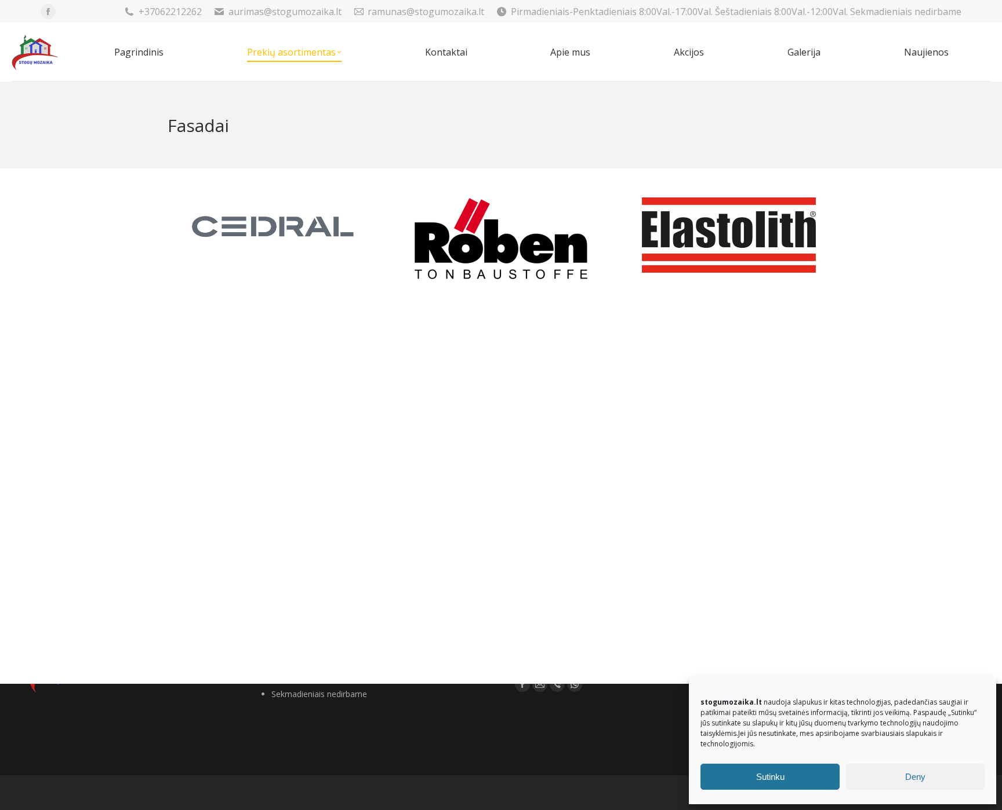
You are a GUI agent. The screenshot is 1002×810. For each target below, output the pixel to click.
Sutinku (770, 777)
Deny (915, 777)
